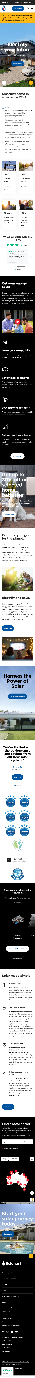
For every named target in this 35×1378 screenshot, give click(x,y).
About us (5, 2)
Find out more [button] (9, 514)
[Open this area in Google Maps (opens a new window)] (3, 1202)
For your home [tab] (10, 898)
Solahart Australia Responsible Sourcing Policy (15, 1362)
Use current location (11, 1149)
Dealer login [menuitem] (27, 2)
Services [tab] (17, 903)
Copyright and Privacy (8, 1364)
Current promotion (8, 1318)
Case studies (6, 1315)
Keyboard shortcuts (11, 1203)
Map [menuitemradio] (4, 1159)
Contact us (5, 1355)
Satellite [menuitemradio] (14, 1159)
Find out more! (19, 20)
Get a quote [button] (17, 63)
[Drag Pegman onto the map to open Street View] (32, 1200)
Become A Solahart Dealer (11, 1325)
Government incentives (10, 1322)
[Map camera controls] (32, 1193)
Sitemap (18, 1364)
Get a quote (18, 8)
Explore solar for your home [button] (17, 949)
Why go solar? (6, 1311)
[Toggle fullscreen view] (32, 1159)
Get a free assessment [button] (17, 696)
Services (4, 1285)
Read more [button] (17, 777)
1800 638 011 (6, 1348)
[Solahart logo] (4, 10)
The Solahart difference (10, 1308)
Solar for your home (8, 1273)
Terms (33, 1203)
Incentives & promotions (10, 1296)
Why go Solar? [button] (17, 456)
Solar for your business (9, 1279)
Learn (4, 1290)
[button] (17, 82)
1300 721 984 (18, 2)
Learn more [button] (8, 628)
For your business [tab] (24, 898)
